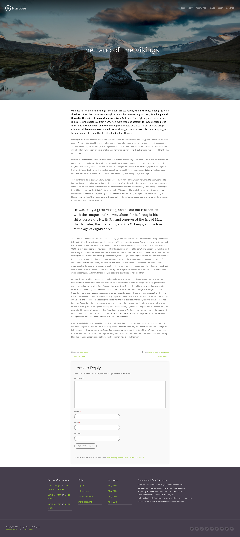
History (86, 352)
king (156, 352)
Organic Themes (27, 529)
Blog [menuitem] (212, 8)
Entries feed (83, 491)
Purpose (19, 8)
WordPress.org (85, 501)
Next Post (162, 357)
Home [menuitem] (182, 8)
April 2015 (112, 501)
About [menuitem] (191, 8)
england (151, 352)
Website (77, 433)
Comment (79, 378)
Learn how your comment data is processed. (125, 457)
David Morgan (54, 485)
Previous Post (79, 357)
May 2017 (112, 485)
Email (77, 422)
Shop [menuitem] (220, 8)
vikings (166, 352)
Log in (81, 485)
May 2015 (112, 496)
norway (160, 352)
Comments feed (85, 496)
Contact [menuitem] (230, 8)
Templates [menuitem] (201, 8)
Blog (82, 352)
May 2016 (112, 491)
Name (77, 411)
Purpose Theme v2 (12, 529)
